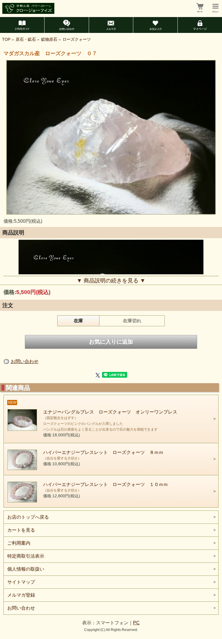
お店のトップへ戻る (28, 517)
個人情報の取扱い (25, 569)
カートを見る (21, 530)
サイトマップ (21, 582)
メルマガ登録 (21, 595)
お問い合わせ (24, 361)
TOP (6, 39)
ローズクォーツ (76, 39)
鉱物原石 (49, 39)
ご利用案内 (18, 543)
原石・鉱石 (26, 39)
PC (136, 622)
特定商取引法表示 (25, 556)
